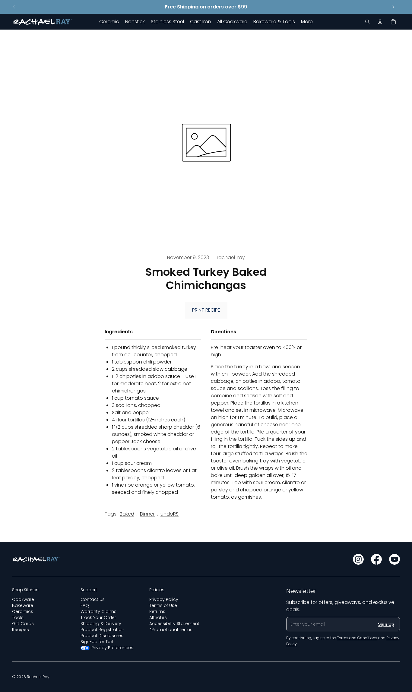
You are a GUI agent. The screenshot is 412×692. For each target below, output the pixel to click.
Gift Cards (23, 624)
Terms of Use (163, 605)
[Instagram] (358, 559)
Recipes (20, 630)
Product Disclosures (102, 636)
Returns (157, 611)
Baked (127, 513)
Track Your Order (98, 617)
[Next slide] (393, 7)
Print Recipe (206, 309)
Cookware (23, 599)
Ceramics (22, 611)
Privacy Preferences (112, 648)
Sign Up (386, 624)
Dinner (147, 513)
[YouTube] (394, 559)
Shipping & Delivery (101, 624)
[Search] (367, 21)
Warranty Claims (98, 611)
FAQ (85, 605)
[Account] (380, 21)
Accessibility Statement (174, 624)
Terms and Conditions (357, 637)
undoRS (169, 513)
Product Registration (102, 630)
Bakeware (22, 605)
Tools (18, 617)
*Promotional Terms (170, 630)
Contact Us (93, 599)
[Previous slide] (14, 7)
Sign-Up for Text (97, 642)
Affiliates (158, 617)
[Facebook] (376, 559)
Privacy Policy (163, 599)
